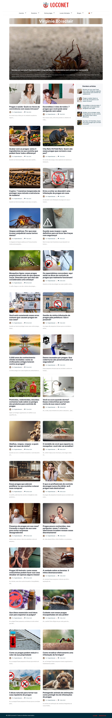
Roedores (34, 13)
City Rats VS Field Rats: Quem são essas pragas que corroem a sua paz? (58, 151)
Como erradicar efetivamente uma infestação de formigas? (58, 654)
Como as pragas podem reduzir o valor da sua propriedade (23, 654)
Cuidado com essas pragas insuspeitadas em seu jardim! (55, 614)
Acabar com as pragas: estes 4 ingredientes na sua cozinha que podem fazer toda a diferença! (23, 151)
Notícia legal (102, 715)
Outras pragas (48, 13)
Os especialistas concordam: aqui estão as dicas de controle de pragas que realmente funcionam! (58, 275)
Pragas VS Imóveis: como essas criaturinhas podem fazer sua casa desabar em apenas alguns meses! (24, 572)
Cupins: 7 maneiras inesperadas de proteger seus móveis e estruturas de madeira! (24, 193)
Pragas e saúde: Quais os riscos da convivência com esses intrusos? (24, 108)
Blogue (79, 13)
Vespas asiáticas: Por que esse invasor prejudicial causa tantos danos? (23, 233)
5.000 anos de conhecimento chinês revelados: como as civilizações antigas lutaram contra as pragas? (22, 360)
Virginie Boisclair (18, 112)
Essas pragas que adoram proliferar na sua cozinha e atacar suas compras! (24, 486)
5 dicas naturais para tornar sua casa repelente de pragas (23, 694)
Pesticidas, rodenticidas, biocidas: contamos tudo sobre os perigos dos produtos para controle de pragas (24, 403)
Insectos (21, 13)
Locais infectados (65, 13)
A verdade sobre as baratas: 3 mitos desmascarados (56, 571)
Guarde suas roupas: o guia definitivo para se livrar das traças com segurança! (58, 233)
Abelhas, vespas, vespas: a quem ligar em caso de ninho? (23, 445)
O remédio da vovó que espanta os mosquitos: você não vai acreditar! (58, 445)
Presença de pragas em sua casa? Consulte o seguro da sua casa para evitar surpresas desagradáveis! (24, 529)
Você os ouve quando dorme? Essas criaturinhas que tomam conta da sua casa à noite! (56, 402)
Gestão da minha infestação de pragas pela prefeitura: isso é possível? (56, 317)
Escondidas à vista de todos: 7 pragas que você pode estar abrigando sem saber (56, 109)
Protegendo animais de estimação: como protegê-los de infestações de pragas (58, 695)
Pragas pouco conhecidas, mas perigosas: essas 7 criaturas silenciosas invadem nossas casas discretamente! (58, 529)
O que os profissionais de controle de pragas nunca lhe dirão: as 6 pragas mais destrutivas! (58, 486)
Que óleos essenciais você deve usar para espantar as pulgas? (23, 614)
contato (95, 715)
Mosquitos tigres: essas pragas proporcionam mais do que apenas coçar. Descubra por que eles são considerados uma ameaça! (24, 276)
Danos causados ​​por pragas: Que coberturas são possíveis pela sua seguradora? (58, 359)
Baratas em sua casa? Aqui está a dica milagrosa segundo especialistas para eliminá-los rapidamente (50, 70)
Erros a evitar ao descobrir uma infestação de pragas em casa (56, 192)
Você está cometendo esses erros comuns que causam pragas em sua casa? (24, 317)
